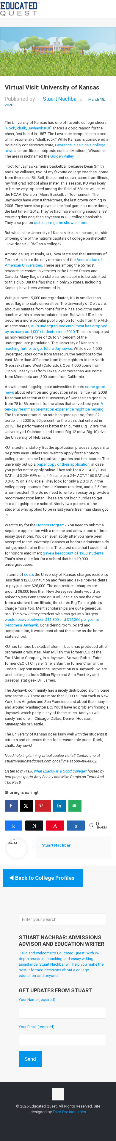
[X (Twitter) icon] (58, 1120)
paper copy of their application (63, 464)
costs (29, 574)
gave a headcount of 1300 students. (73, 553)
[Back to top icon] (58, 1094)
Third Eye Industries (69, 1112)
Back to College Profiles (44, 878)
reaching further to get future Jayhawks (38, 348)
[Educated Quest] (20, 8)
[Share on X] (26, 806)
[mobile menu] (108, 9)
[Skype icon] (45, 1120)
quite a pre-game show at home (61, 222)
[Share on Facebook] (11, 806)
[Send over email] (74, 806)
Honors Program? (51, 525)
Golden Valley (61, 156)
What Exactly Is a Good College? (60, 771)
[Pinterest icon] (70, 1120)
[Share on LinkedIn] (59, 806)
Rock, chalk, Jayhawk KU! (28, 128)
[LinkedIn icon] (64, 1120)
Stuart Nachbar (60, 99)
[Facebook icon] (52, 1120)
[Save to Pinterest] (43, 806)
